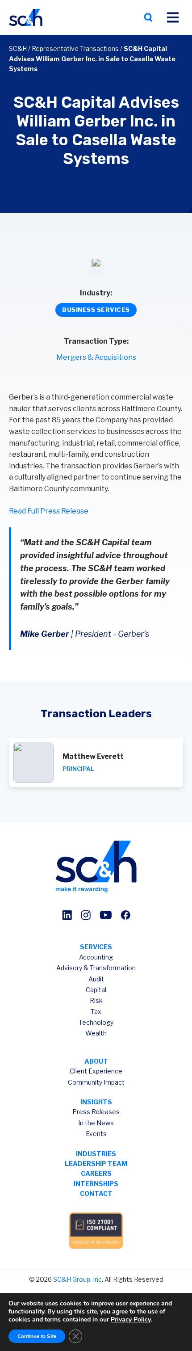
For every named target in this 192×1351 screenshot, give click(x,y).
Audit (96, 979)
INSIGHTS (96, 1102)
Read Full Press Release (48, 511)
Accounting (96, 957)
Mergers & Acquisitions (96, 357)
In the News (96, 1123)
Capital (96, 989)
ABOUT (96, 1061)
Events (96, 1133)
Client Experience (96, 1071)
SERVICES (96, 947)
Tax (96, 1011)
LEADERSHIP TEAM (96, 1163)
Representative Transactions (75, 48)
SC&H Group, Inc (77, 1279)
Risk (96, 1000)
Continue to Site (36, 1336)
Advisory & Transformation (96, 968)
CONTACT (96, 1193)
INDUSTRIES (96, 1153)
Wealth (96, 1033)
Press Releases (96, 1111)
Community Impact (96, 1082)
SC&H (18, 48)
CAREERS (96, 1173)
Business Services (96, 309)
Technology (96, 1022)
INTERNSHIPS (96, 1183)
